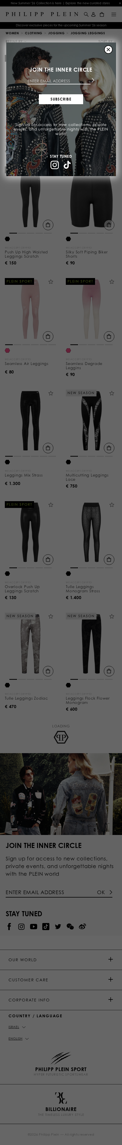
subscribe (61, 99)
